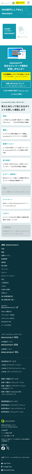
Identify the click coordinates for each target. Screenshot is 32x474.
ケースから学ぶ (6, 325)
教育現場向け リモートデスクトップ (13, 408)
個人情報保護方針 (7, 296)
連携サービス (5, 255)
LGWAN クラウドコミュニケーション (13, 368)
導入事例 (4, 266)
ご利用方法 (5, 283)
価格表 (3, 262)
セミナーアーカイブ (7, 276)
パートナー (5, 269)
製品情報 (4, 259)
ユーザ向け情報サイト (6, 435)
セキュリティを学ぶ (7, 318)
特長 (2, 249)
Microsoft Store (8, 470)
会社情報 (3, 430)
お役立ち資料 (5, 289)
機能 (2, 252)
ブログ (3, 286)
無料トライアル (20, 2)
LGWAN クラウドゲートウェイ (11, 365)
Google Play (7, 466)
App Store (7, 463)
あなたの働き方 (6, 311)
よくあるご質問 (16, 94)
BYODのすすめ (6, 322)
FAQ (2, 279)
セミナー (4, 272)
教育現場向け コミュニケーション (12, 412)
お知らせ (4, 293)
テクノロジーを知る (7, 315)
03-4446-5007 (11, 90)
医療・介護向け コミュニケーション (12, 382)
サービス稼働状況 (5, 433)
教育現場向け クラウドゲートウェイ (13, 405)
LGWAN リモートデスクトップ (11, 372)
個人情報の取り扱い (7, 300)
